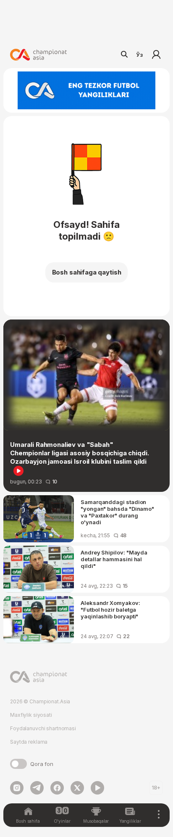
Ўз (139, 54)
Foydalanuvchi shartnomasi (43, 728)
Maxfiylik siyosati (31, 715)
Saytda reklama (28, 742)
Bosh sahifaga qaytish (86, 272)
